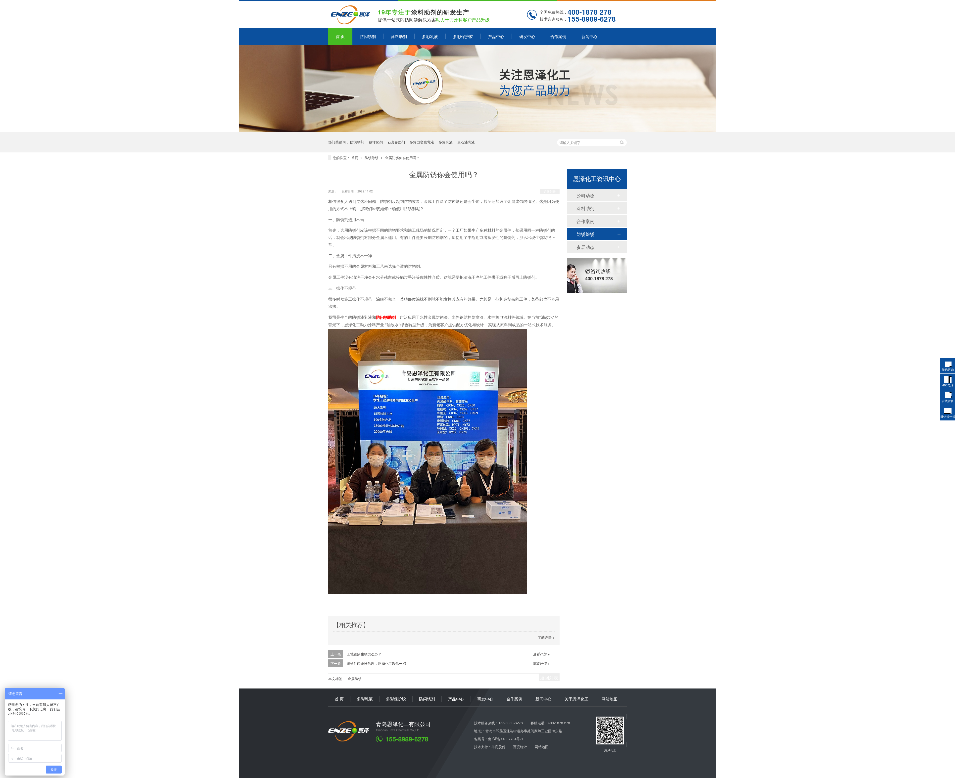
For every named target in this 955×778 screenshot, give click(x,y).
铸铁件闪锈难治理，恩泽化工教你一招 (376, 663)
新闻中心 (589, 36)
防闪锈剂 (368, 36)
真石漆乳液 (466, 141)
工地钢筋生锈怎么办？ (364, 653)
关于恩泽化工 (576, 699)
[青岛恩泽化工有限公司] (348, 740)
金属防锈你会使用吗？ (402, 157)
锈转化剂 (376, 141)
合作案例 (558, 36)
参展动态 (585, 247)
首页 (355, 157)
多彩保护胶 (463, 36)
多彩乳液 (430, 36)
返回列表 (550, 191)
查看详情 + (541, 653)
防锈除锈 (372, 157)
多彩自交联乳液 (422, 141)
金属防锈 (355, 678)
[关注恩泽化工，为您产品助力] (477, 130)
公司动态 (585, 195)
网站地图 (610, 699)
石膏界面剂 (396, 141)
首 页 (340, 36)
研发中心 (527, 36)
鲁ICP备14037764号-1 (505, 738)
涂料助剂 (399, 36)
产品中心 (496, 36)
